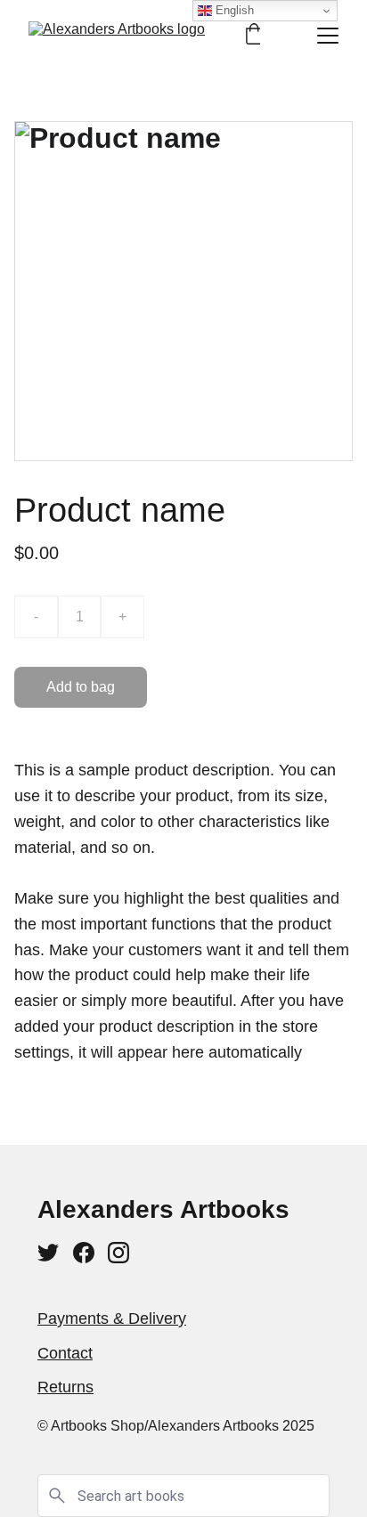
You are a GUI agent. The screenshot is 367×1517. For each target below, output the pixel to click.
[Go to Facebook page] (83, 1252)
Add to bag (80, 686)
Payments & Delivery (111, 1318)
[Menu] (327, 36)
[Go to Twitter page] (48, 1252)
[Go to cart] (253, 35)
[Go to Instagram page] (118, 1252)
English (233, 10)
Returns (65, 1387)
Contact (65, 1353)
